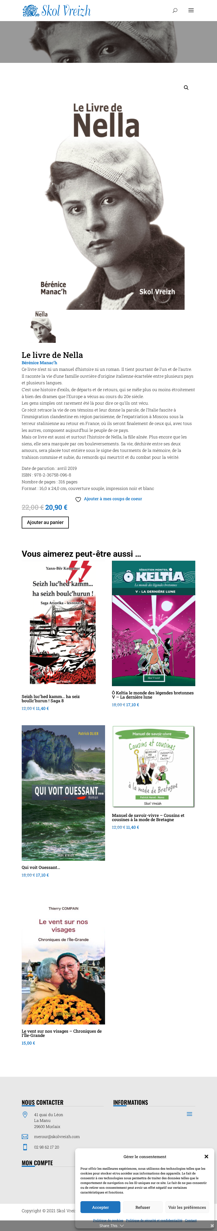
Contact (191, 1220)
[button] (206, 1156)
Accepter (100, 1207)
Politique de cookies (108, 1220)
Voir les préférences (187, 1207)
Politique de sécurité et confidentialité (154, 1220)
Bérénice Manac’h (39, 362)
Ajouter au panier (45, 522)
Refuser (142, 1207)
